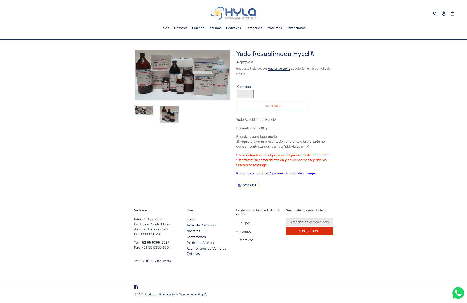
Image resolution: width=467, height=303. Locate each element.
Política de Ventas (200, 243)
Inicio (190, 219)
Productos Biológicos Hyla (161, 294)
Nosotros (193, 231)
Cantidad (244, 87)
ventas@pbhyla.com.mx (153, 261)
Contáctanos (196, 237)
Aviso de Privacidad (202, 225)
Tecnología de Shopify (193, 294)
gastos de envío (279, 68)
